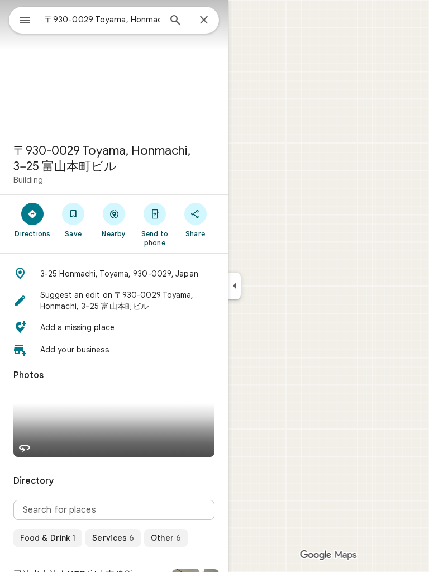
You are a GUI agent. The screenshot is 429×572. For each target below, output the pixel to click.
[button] (114, 274)
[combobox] (102, 19)
